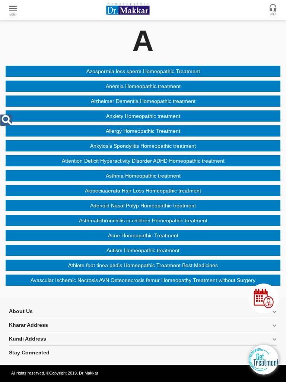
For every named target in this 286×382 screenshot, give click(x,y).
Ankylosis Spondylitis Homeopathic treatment (143, 146)
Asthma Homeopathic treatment (143, 176)
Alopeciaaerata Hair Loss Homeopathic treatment (143, 191)
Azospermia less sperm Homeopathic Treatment (143, 71)
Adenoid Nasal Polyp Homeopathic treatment (143, 206)
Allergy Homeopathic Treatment (143, 131)
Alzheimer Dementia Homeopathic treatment (143, 101)
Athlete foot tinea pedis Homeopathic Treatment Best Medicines (143, 265)
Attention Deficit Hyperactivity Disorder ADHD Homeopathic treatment (143, 161)
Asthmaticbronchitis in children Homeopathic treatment (143, 220)
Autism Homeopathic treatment (143, 250)
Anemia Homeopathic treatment (143, 86)
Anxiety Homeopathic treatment (143, 116)
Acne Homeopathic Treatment (143, 235)
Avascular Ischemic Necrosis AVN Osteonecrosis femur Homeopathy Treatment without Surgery (143, 280)
